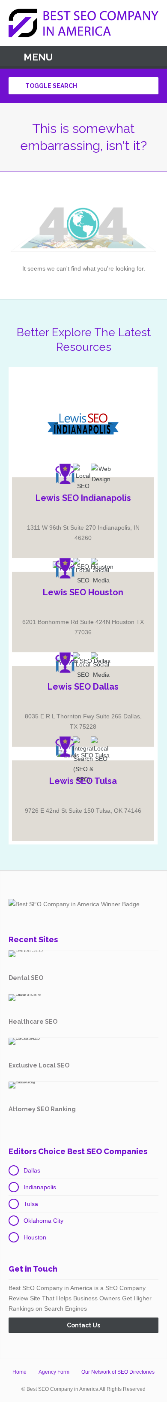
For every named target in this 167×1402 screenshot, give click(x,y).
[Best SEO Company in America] (83, 23)
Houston (35, 1237)
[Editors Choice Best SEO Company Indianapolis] (65, 474)
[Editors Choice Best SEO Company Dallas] (65, 662)
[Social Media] (101, 571)
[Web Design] (101, 474)
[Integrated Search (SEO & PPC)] (83, 760)
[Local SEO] (83, 477)
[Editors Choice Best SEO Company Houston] (65, 568)
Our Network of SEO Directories (118, 1372)
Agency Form (54, 1372)
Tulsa (31, 1203)
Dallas (32, 1170)
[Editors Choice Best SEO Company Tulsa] (65, 746)
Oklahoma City (43, 1220)
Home (19, 1372)
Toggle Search (50, 85)
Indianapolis (40, 1187)
